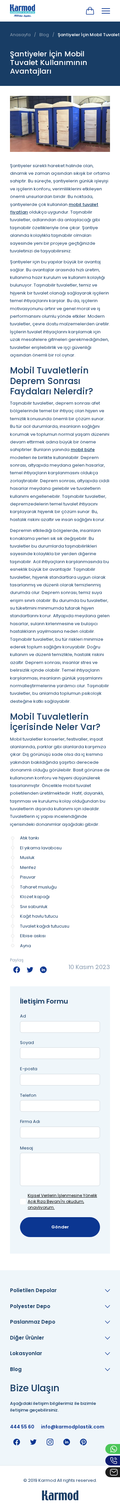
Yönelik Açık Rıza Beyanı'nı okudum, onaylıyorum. (62, 1201)
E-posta (28, 1069)
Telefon (28, 1095)
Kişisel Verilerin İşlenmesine (55, 1195)
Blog (44, 35)
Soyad (27, 1042)
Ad (23, 1016)
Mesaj (26, 1148)
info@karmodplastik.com (72, 1426)
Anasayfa (20, 35)
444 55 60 (22, 1426)
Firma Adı (30, 1121)
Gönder (60, 1227)
